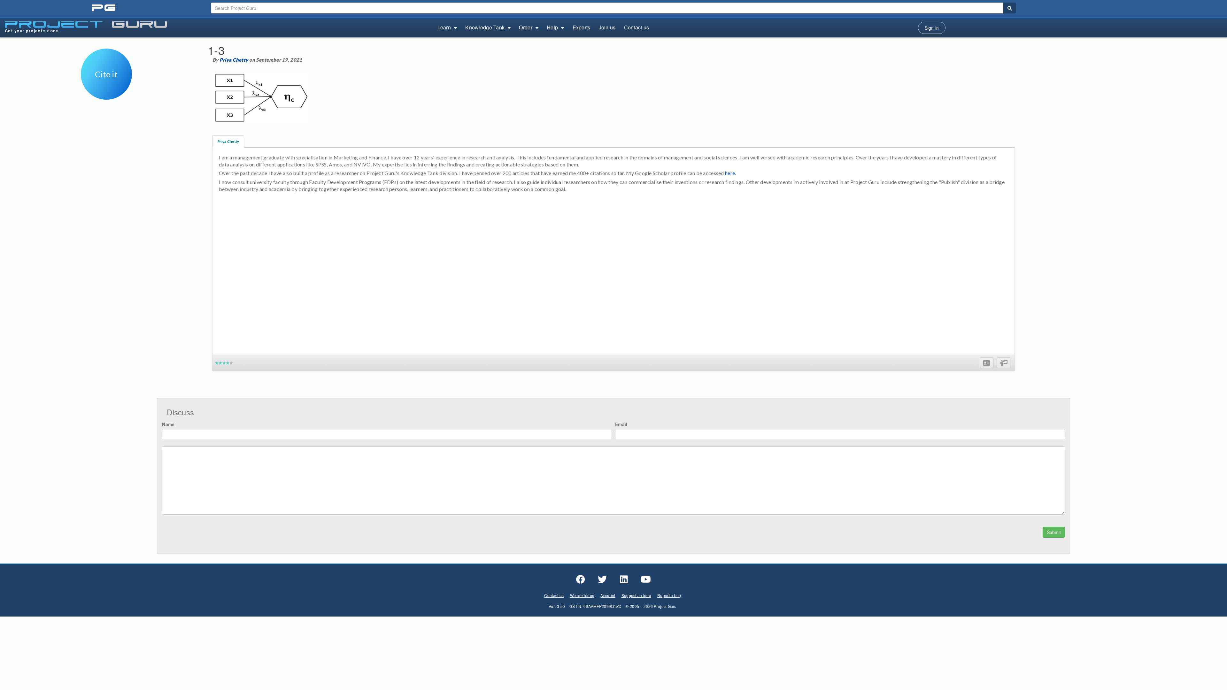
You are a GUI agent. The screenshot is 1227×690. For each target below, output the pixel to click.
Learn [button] (444, 27)
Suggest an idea (636, 595)
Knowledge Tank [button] (485, 27)
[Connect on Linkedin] (624, 579)
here (730, 173)
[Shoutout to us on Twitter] (602, 579)
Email (621, 424)
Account (607, 595)
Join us (607, 27)
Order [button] (525, 27)
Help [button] (552, 27)
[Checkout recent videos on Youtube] (646, 579)
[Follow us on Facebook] (580, 579)
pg (104, 8)
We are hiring (582, 595)
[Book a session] (1003, 363)
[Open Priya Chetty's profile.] (986, 363)
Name (168, 424)
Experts (581, 27)
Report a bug (669, 595)
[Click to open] (106, 95)
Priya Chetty (234, 60)
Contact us (636, 27)
